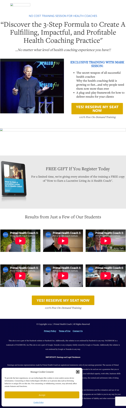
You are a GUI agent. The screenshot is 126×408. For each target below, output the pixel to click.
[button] (77, 371)
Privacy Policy (50, 331)
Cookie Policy (38, 402)
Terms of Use (64, 331)
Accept (42, 394)
